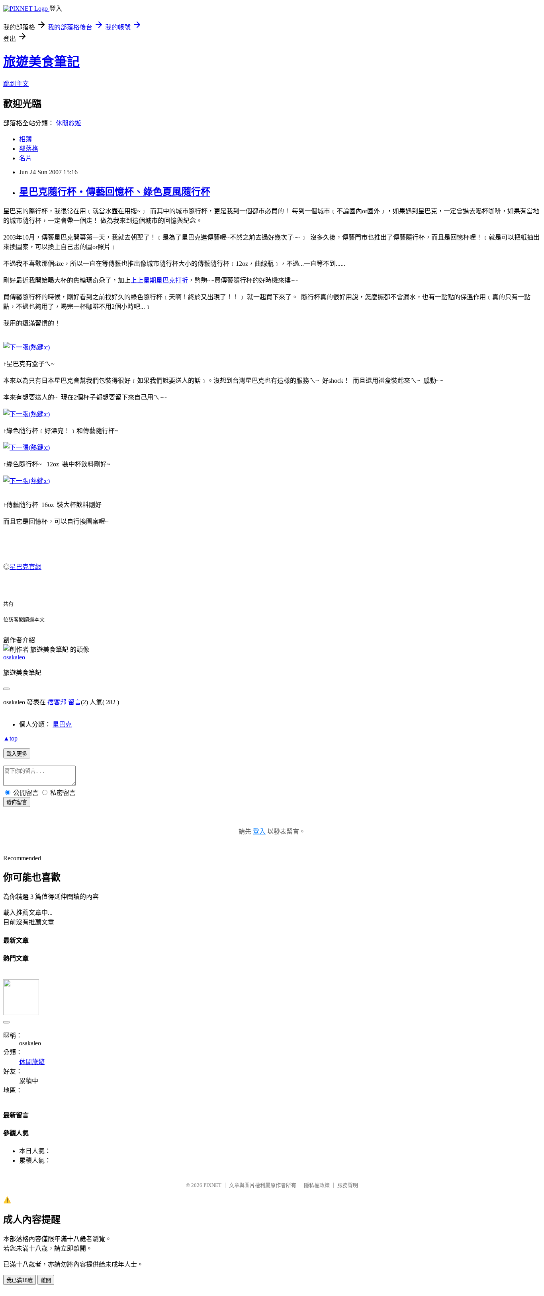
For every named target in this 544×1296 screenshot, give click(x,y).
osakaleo (14, 657)
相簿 (25, 139)
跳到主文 (16, 83)
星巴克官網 (25, 566)
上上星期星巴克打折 (159, 280)
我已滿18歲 (19, 1280)
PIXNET (212, 1185)
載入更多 (16, 754)
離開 (46, 1280)
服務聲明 (347, 1185)
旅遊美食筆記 (41, 62)
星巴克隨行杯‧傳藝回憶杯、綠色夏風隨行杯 (114, 192)
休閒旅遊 (68, 123)
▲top (10, 738)
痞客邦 (57, 702)
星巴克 (62, 724)
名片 (25, 158)
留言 (74, 702)
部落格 (28, 148)
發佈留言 (16, 802)
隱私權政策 (317, 1185)
